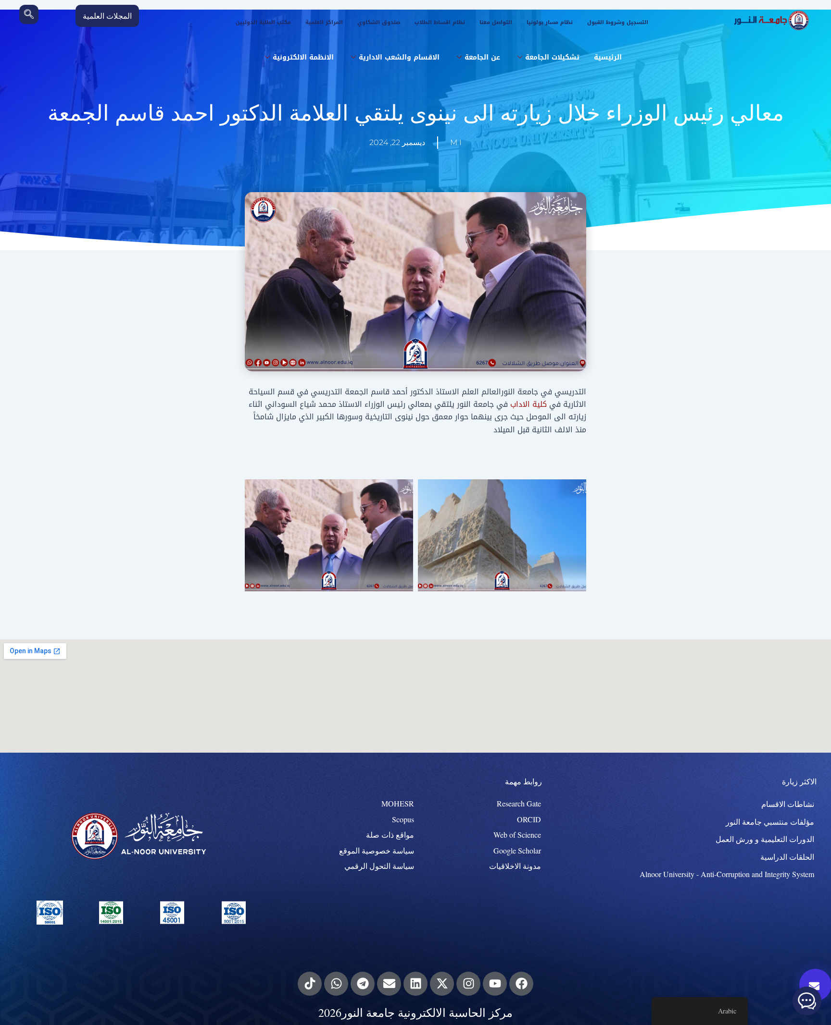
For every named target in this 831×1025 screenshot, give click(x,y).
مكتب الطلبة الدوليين (263, 22)
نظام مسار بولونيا (550, 22)
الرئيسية (608, 57)
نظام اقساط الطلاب (440, 22)
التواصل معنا (495, 22)
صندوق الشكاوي (378, 22)
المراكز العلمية (324, 22)
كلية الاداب (528, 404)
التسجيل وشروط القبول (617, 22)
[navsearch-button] (28, 14)
